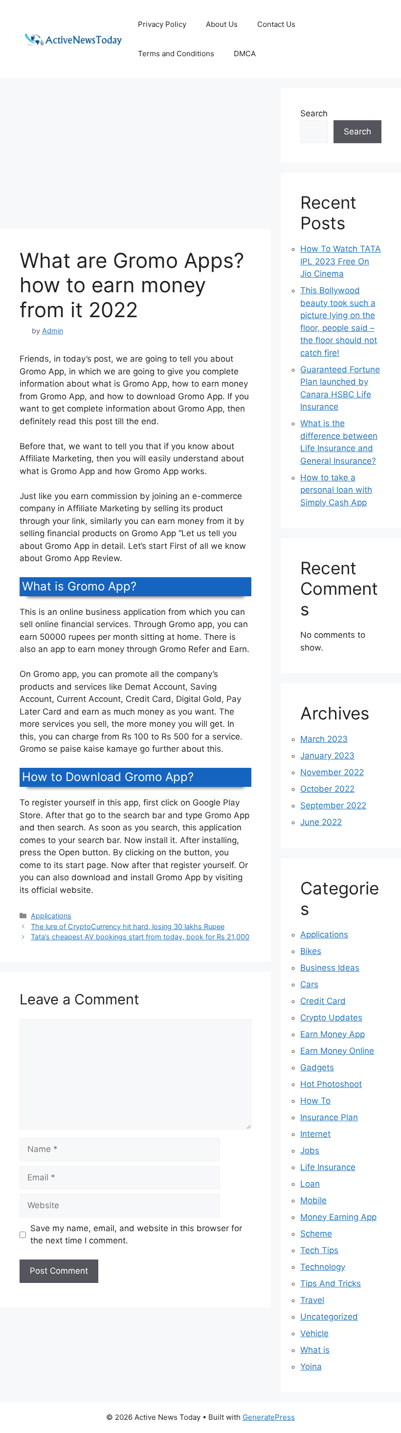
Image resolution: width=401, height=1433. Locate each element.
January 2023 (327, 755)
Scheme (316, 1233)
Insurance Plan (329, 1117)
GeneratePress (269, 1417)
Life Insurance (328, 1167)
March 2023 (324, 739)
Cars (309, 984)
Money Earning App (338, 1217)
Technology (322, 1267)
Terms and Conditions (176, 53)
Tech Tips (319, 1250)
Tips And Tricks (330, 1283)
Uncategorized (329, 1317)
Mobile (313, 1200)
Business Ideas (329, 968)
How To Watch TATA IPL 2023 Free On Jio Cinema (340, 261)
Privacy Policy (162, 24)
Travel (312, 1300)
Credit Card (323, 1001)
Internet (315, 1134)
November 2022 (332, 772)
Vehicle (314, 1333)
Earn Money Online (337, 1051)
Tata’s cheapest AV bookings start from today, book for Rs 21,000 (140, 937)
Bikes (310, 951)
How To (315, 1101)
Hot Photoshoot (331, 1084)
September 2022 (333, 805)
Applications (51, 916)
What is (315, 1350)
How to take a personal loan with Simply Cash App (336, 490)
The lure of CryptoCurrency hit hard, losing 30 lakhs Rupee (127, 926)
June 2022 (321, 822)
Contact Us (276, 24)
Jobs (309, 1150)
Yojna (311, 1366)
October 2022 (327, 789)
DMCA (245, 53)
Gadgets (317, 1067)
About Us (222, 24)
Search (314, 113)
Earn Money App (332, 1034)
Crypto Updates (331, 1017)
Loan (310, 1184)
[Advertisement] (135, 156)
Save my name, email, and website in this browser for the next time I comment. (136, 1234)
